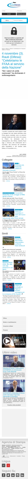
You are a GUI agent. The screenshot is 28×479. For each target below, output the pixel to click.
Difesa (7, 48)
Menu (7, 20)
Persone (8, 49)
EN (3, 465)
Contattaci (19, 456)
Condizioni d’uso (5, 457)
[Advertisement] (14, 97)
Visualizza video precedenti (14, 405)
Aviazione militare (8, 326)
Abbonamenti (13, 456)
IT (8, 465)
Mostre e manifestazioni (15, 48)
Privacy (23, 456)
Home (3, 48)
